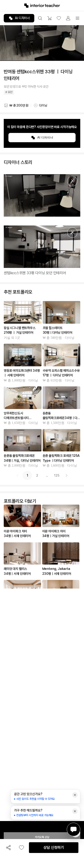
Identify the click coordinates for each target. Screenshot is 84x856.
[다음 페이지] (66, 475)
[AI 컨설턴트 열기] (73, 829)
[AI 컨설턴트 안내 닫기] (75, 795)
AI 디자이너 (22, 18)
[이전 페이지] (17, 475)
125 (57, 475)
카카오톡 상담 (42, 837)
